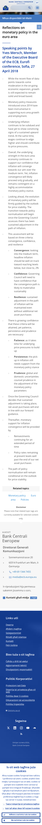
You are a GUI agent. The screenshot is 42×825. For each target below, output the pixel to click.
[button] (37, 2)
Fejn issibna (12, 645)
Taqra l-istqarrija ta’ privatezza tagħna (22, 804)
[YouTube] (28, 728)
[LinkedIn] (15, 728)
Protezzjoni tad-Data (16, 686)
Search (29, 8)
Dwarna (9, 625)
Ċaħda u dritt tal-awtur (17, 661)
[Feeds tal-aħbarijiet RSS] (21, 734)
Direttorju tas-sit (14, 710)
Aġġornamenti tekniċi (16, 666)
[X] (8, 728)
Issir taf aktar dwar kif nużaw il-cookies (22, 808)
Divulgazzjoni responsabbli (19, 670)
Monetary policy (17, 496)
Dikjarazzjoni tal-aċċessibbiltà (20, 700)
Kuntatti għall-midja (17, 598)
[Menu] (37, 7)
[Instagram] (21, 728)
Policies (25, 500)
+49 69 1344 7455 (21, 572)
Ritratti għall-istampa (16, 637)
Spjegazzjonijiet (13, 633)
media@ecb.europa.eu (24, 577)
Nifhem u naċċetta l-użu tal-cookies (22, 815)
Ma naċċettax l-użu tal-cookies (22, 820)
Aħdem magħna (13, 629)
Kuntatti (10, 641)
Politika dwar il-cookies (17, 696)
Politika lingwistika (15, 704)
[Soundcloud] (34, 728)
